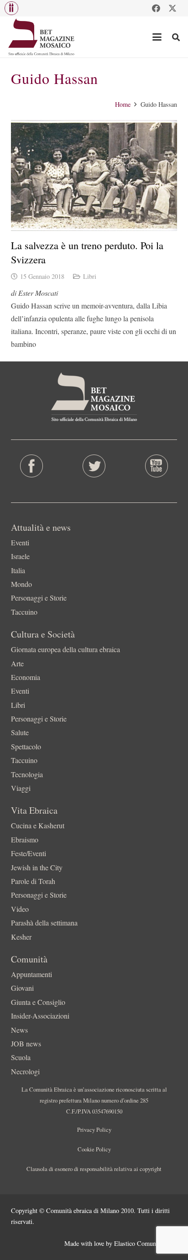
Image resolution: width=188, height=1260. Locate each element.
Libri (89, 276)
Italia (18, 570)
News (19, 1030)
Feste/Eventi (28, 853)
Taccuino (24, 612)
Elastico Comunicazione (145, 1243)
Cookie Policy (94, 1149)
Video (20, 909)
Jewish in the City (37, 867)
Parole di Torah (33, 881)
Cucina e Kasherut (37, 825)
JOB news (26, 1043)
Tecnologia (27, 774)
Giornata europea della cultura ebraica (65, 649)
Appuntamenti (31, 974)
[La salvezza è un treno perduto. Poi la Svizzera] (94, 175)
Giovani (22, 988)
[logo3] (41, 37)
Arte (17, 663)
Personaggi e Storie (39, 597)
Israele (20, 556)
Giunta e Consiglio (38, 1002)
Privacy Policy (94, 1129)
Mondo (21, 584)
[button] (11, 8)
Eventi (20, 542)
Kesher (21, 936)
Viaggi (21, 788)
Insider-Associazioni (40, 1015)
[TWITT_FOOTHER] (93, 466)
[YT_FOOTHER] (156, 466)
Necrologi (25, 1071)
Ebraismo (24, 839)
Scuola (21, 1057)
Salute (20, 732)
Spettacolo (26, 746)
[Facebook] (156, 8)
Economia (25, 677)
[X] (172, 8)
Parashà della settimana (44, 922)
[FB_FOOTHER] (31, 466)
